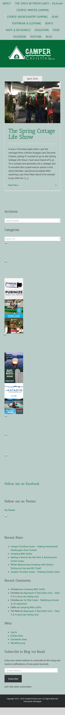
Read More (13, 185)
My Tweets (10, 509)
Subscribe (13, 678)
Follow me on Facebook (22, 484)
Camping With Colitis (21, 553)
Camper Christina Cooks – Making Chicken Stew (35, 571)
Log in (14, 632)
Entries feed (17, 635)
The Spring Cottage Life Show (31, 133)
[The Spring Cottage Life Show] (32, 102)
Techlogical (37, 701)
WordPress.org (18, 642)
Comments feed (19, 639)
